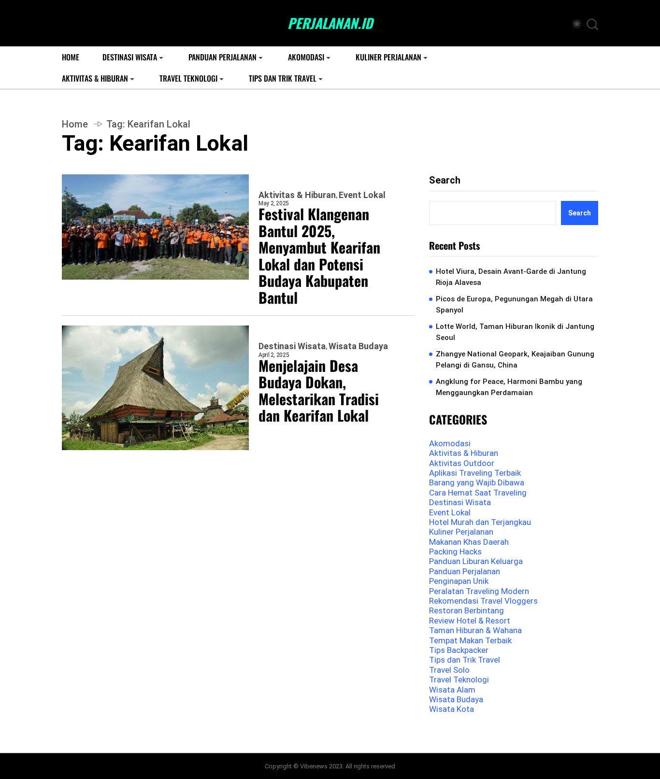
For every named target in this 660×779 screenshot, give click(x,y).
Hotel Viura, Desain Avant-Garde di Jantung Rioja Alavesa (511, 277)
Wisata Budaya (358, 346)
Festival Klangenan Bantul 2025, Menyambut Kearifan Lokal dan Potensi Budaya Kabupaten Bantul (319, 256)
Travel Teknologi (188, 78)
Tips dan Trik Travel (282, 78)
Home (70, 57)
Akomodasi (306, 57)
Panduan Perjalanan (222, 57)
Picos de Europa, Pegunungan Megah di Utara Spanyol (514, 304)
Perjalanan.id (330, 23)
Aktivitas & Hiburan (95, 78)
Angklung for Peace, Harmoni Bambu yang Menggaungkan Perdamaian (509, 387)
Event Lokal (362, 195)
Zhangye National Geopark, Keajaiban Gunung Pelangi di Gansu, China (515, 359)
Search (444, 180)
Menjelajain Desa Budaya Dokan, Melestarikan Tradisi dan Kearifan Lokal (318, 390)
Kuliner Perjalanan (388, 57)
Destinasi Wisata (129, 57)
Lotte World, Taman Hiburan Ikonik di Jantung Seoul (515, 332)
